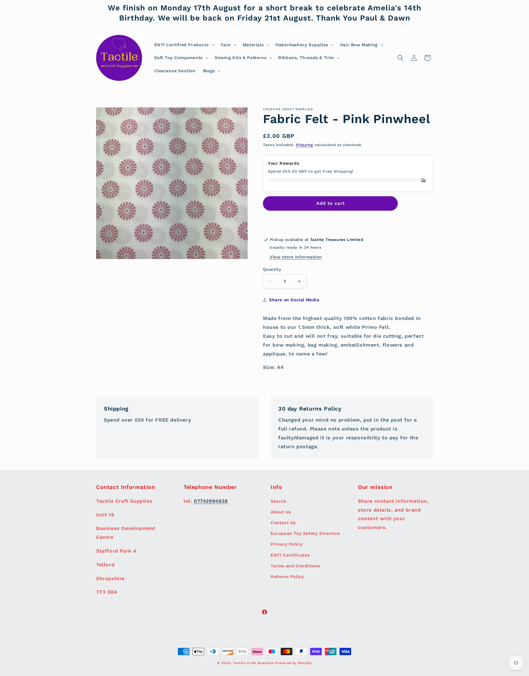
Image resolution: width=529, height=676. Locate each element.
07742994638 (211, 501)
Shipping (304, 145)
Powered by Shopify (293, 663)
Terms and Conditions (295, 565)
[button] (184, 44)
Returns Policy (287, 576)
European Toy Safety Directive (305, 533)
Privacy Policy (286, 544)
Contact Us (283, 522)
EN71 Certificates (290, 554)
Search (279, 500)
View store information (296, 256)
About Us (281, 511)
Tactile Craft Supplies (253, 663)
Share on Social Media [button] (294, 299)
